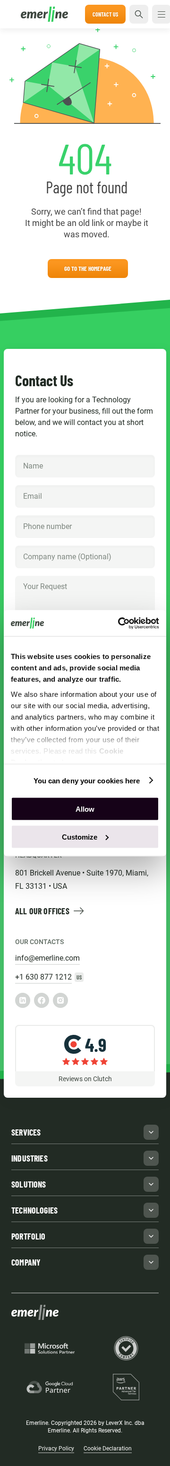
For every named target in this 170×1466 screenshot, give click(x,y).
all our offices (42, 911)
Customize (79, 837)
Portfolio (28, 1236)
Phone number (45, 515)
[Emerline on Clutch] (85, 1055)
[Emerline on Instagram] (60, 1000)
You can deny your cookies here (87, 780)
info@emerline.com (47, 958)
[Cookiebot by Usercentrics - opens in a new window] (120, 623)
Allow (85, 809)
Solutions (28, 1184)
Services (26, 1132)
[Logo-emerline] (47, 14)
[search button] (138, 14)
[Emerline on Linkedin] (22, 1000)
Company (37, 545)
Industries (29, 1158)
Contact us (105, 14)
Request (36, 576)
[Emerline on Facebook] (41, 1000)
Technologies (34, 1210)
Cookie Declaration (108, 1448)
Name (32, 455)
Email (32, 485)
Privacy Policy (56, 1448)
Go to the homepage (87, 268)
